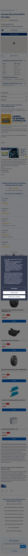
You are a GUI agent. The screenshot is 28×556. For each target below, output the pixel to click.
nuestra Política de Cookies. (13, 283)
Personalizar (14, 288)
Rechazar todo (14, 292)
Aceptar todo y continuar (14, 296)
